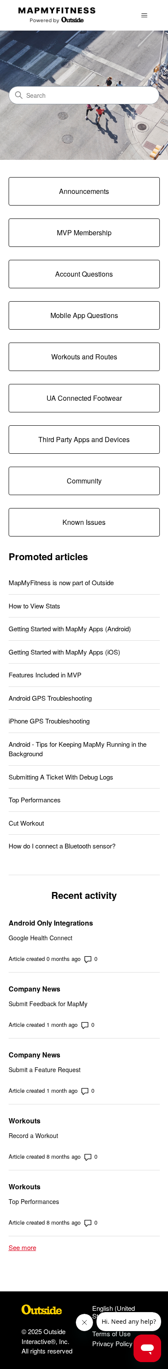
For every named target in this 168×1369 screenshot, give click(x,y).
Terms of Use (111, 1333)
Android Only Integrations (51, 923)
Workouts (24, 1121)
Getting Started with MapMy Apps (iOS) (64, 651)
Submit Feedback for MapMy (48, 1003)
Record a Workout (33, 1135)
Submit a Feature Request (45, 1069)
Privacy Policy (112, 1343)
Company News (34, 989)
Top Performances (35, 799)
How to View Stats (34, 605)
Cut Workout (26, 822)
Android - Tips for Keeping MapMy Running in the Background (77, 748)
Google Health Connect (40, 937)
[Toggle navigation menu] (144, 15)
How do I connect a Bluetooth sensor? (62, 845)
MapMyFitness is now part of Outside (61, 582)
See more (22, 1247)
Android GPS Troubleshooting (50, 697)
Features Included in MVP (45, 674)
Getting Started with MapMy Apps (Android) (70, 628)
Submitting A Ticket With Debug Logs (61, 776)
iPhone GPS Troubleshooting (49, 720)
